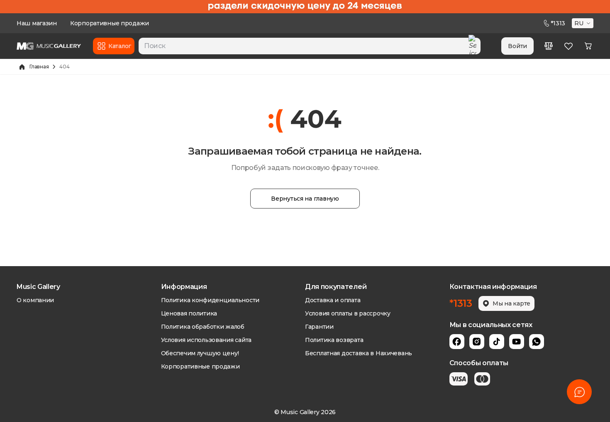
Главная (39, 66)
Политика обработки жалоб (202, 326)
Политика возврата (334, 340)
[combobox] (310, 46)
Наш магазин (37, 23)
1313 (558, 23)
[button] (583, 23)
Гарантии (319, 326)
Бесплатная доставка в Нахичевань (358, 353)
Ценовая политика (189, 313)
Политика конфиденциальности (210, 300)
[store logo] (49, 46)
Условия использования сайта (206, 340)
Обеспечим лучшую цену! (200, 353)
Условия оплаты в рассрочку (347, 313)
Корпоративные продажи (109, 23)
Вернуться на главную (305, 198)
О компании (35, 300)
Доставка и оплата (332, 300)
